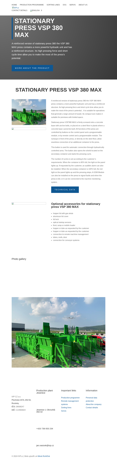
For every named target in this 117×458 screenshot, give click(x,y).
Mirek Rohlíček (44, 456)
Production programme (32, 5)
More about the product (32, 68)
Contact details (19, 10)
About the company (93, 404)
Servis (72, 5)
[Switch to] (36, 12)
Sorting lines (53, 5)
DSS (64, 5)
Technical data (65, 190)
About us (83, 5)
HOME (14, 5)
